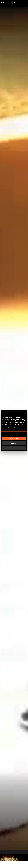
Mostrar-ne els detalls (18, 434)
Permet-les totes (14, 438)
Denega (14, 448)
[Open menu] (26, 3)
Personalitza (13, 443)
